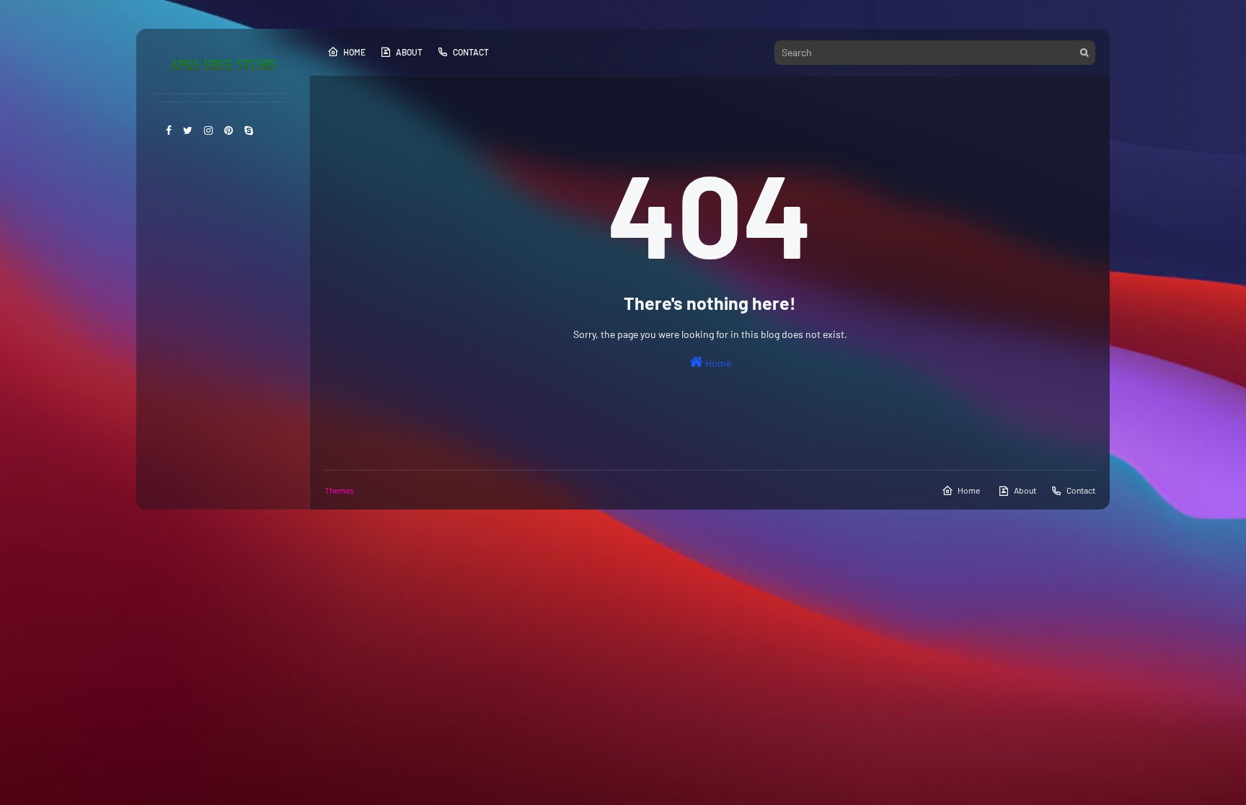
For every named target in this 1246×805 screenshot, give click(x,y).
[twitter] (188, 130)
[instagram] (208, 130)
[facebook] (169, 130)
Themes (339, 490)
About (409, 52)
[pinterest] (228, 130)
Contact (471, 52)
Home (354, 52)
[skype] (248, 130)
